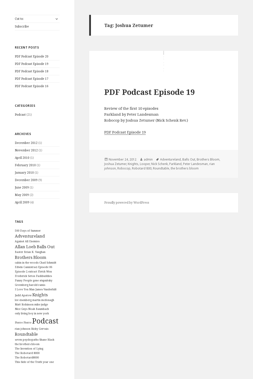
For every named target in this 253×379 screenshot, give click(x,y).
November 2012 (26, 150)
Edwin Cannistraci (26, 267)
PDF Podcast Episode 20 (31, 56)
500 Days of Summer (28, 230)
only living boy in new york (32, 313)
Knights (40, 295)
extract (32, 271)
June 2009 (22, 187)
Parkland (175, 164)
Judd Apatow (23, 295)
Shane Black (46, 339)
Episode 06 (45, 267)
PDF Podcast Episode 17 (31, 79)
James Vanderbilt (46, 289)
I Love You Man (25, 289)
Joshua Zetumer (115, 164)
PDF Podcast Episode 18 (31, 71)
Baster (19, 252)
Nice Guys (21, 309)
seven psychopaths (27, 339)
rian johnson (22, 328)
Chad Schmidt (47, 262)
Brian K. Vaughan (34, 252)
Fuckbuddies (44, 276)
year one (48, 362)
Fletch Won (45, 271)
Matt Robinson (24, 304)
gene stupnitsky (42, 280)
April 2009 (22, 202)
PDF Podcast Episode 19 (31, 64)
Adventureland (30, 236)
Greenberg (21, 285)
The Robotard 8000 (27, 353)
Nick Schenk (159, 164)
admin (148, 159)
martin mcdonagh (43, 300)
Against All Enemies (27, 241)
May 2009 (22, 195)
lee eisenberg (23, 300)
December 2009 (26, 180)
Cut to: (19, 19)
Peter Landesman (195, 164)
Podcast (20, 114)
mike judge (41, 304)
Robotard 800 (141, 168)
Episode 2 (21, 271)
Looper (145, 164)
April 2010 (22, 158)
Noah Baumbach (38, 309)
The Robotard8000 (27, 357)
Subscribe (22, 26)
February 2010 (25, 165)
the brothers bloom (27, 344)
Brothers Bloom (30, 257)
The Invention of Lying (29, 348)
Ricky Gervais (39, 328)
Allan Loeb (25, 246)
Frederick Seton (25, 276)
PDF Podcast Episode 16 (31, 86)
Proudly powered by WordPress (126, 202)
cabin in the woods (27, 262)
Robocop (123, 168)
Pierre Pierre (23, 322)
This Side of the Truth (28, 362)
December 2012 (26, 143)
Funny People (23, 280)
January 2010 (24, 172)
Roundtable (26, 334)
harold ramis (37, 285)
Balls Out (46, 246)
